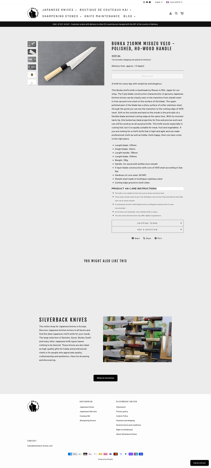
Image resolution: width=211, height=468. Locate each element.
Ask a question (147, 229)
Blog (129, 16)
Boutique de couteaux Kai (104, 9)
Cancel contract (199, 463)
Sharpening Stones (61, 16)
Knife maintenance (102, 16)
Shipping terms (147, 223)
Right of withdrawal (124, 429)
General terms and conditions (128, 425)
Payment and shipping (125, 420)
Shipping (127, 59)
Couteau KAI (85, 416)
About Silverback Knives (126, 434)
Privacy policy (122, 411)
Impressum (121, 407)
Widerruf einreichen (105, 378)
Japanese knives (58, 9)
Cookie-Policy (122, 416)
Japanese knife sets (88, 411)
